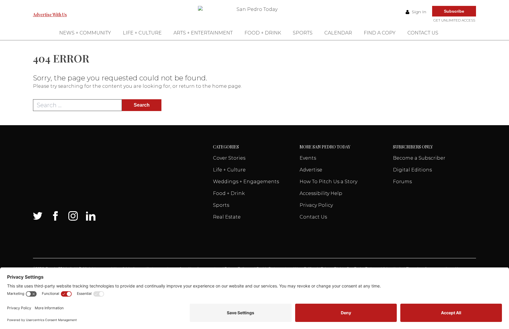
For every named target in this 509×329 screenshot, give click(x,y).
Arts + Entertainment (203, 33)
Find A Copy (380, 33)
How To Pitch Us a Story (328, 181)
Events (308, 158)
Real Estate (227, 217)
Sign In (418, 11)
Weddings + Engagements (246, 181)
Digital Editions (412, 170)
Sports (303, 33)
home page (226, 86)
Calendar (338, 33)
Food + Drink (262, 33)
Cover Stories (229, 158)
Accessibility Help (321, 193)
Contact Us (422, 33)
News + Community (85, 33)
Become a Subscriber (419, 158)
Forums (402, 181)
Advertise (311, 170)
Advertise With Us (50, 14)
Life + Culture (142, 33)
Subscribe (454, 11)
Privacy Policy (316, 205)
